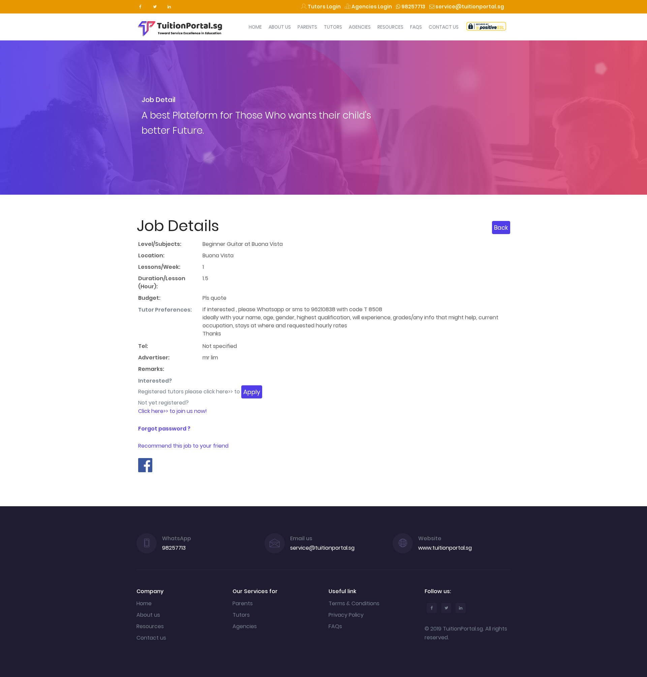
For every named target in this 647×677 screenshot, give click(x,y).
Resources (390, 27)
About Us (280, 27)
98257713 (412, 6)
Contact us (151, 638)
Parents (307, 27)
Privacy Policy (346, 615)
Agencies (360, 27)
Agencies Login (371, 6)
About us (148, 615)
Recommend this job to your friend (183, 446)
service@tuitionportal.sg (469, 6)
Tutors (333, 27)
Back (501, 227)
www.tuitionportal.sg (445, 548)
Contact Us (444, 27)
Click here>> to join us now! (172, 411)
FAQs (416, 27)
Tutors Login (324, 6)
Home (255, 27)
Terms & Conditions (354, 603)
